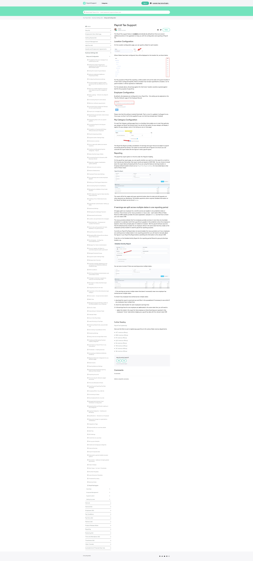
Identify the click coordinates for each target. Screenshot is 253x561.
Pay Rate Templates (93, 471)
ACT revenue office (121, 332)
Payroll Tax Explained (120, 325)
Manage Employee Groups (95, 253)
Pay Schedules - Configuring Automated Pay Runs (96, 240)
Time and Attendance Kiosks (96, 382)
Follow (166, 29)
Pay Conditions (89, 514)
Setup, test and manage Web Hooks (98, 336)
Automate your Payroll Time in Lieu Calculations (97, 345)
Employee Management (92, 492)
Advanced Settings (93, 208)
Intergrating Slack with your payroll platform (97, 120)
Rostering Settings (93, 333)
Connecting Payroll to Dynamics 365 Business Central (98, 158)
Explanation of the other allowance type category (99, 291)
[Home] (89, 3)
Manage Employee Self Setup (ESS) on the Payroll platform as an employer (98, 303)
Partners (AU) (89, 521)
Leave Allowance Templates (96, 475)
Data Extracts (92, 362)
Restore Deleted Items (94, 170)
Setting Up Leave (90, 499)
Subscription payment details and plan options (98, 455)
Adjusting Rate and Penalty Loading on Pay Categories (98, 406)
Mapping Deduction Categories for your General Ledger (99, 358)
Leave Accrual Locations (95, 167)
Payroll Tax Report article (144, 166)
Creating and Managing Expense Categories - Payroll (97, 150)
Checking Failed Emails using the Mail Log (98, 325)
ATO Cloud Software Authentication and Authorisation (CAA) (99, 273)
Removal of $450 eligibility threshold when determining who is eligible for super (98, 90)
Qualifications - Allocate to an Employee (99, 415)
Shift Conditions (93, 269)
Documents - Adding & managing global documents (99, 460)
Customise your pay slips (95, 437)
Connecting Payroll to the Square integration (97, 125)
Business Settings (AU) (97, 17)
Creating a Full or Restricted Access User (98, 199)
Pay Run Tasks (92, 307)
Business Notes (92, 482)
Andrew (119, 28)
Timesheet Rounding (94, 478)
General (87, 503)
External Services (93, 448)
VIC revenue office (121, 348)
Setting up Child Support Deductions (98, 182)
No (124, 360)
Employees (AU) (89, 510)
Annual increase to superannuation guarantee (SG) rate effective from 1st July (98, 84)
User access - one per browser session (98, 295)
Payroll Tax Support (93, 485)
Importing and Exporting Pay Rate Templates (97, 386)
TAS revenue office (121, 346)
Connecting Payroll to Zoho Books (97, 99)
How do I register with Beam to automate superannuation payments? (98, 249)
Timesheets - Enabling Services (96, 349)
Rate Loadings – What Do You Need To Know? (98, 95)
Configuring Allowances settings (97, 79)
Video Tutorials (89, 544)
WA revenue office (121, 351)
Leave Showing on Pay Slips (96, 321)
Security (87, 30)
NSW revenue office (121, 335)
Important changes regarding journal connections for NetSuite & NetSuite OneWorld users (98, 265)
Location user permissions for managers (99, 218)
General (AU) (88, 506)
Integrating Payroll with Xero (96, 287)
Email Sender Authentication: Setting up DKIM (99, 204)
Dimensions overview (94, 141)
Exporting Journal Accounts (96, 231)
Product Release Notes (91, 525)
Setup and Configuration (110, 17)
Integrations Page (93, 424)
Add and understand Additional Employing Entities (96, 75)
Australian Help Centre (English (160, 3)
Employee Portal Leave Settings (96, 174)
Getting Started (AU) (90, 38)
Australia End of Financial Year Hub (95, 548)
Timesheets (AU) (89, 540)
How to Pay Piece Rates (95, 318)
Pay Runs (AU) (89, 518)
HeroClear (88, 489)
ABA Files (91, 431)
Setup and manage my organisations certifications (98, 419)
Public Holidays (92, 464)
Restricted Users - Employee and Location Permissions (97, 223)
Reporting (88, 529)
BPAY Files (91, 299)
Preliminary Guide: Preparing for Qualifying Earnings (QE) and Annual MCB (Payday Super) (98, 66)
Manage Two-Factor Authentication (98, 245)
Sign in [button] (145, 3)
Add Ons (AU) (89, 45)
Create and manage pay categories (97, 444)
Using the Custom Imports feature (97, 70)
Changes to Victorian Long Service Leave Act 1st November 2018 (97, 278)
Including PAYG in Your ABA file (96, 391)
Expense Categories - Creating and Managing (97, 411)
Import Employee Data (94, 451)
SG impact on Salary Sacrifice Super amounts (98, 283)
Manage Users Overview (95, 260)
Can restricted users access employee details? (98, 178)
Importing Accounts (94, 374)
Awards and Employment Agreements (96, 49)
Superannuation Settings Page (96, 137)
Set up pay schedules (94, 441)
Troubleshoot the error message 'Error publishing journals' (98, 60)
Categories (104, 3)
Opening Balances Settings (95, 366)
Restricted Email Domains (95, 215)
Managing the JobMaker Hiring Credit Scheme (98, 190)
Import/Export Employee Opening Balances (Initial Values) (97, 370)
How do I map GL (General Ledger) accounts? (97, 378)
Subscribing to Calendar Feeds (96, 311)
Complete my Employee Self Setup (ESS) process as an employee (97, 130)
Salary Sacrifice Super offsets (96, 154)
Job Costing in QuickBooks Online (97, 329)
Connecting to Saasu (94, 394)
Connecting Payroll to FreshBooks (97, 185)
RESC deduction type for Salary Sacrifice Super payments (99, 194)
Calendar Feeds (93, 314)
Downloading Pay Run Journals (96, 397)
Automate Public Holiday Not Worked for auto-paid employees (98, 107)
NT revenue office (121, 337)
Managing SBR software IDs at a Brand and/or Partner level (98, 236)
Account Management (91, 41)
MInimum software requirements (97, 103)
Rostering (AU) (89, 533)
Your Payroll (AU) (87, 17)
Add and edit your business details (97, 427)
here (136, 200)
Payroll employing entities (95, 134)
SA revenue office (121, 343)
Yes (119, 360)
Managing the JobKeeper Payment (97, 211)
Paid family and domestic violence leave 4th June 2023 (99, 115)
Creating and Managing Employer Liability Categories (97, 340)
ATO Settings (92, 434)
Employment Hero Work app (93, 34)
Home (89, 26)
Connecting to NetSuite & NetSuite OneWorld (97, 353)
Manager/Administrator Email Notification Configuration (96, 402)
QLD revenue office (121, 340)
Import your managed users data (97, 111)
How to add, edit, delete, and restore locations (98, 145)
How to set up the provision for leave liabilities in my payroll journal (98, 227)
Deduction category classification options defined (97, 163)
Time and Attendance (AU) (92, 536)
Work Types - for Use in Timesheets (97, 468)
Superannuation (90, 495)
